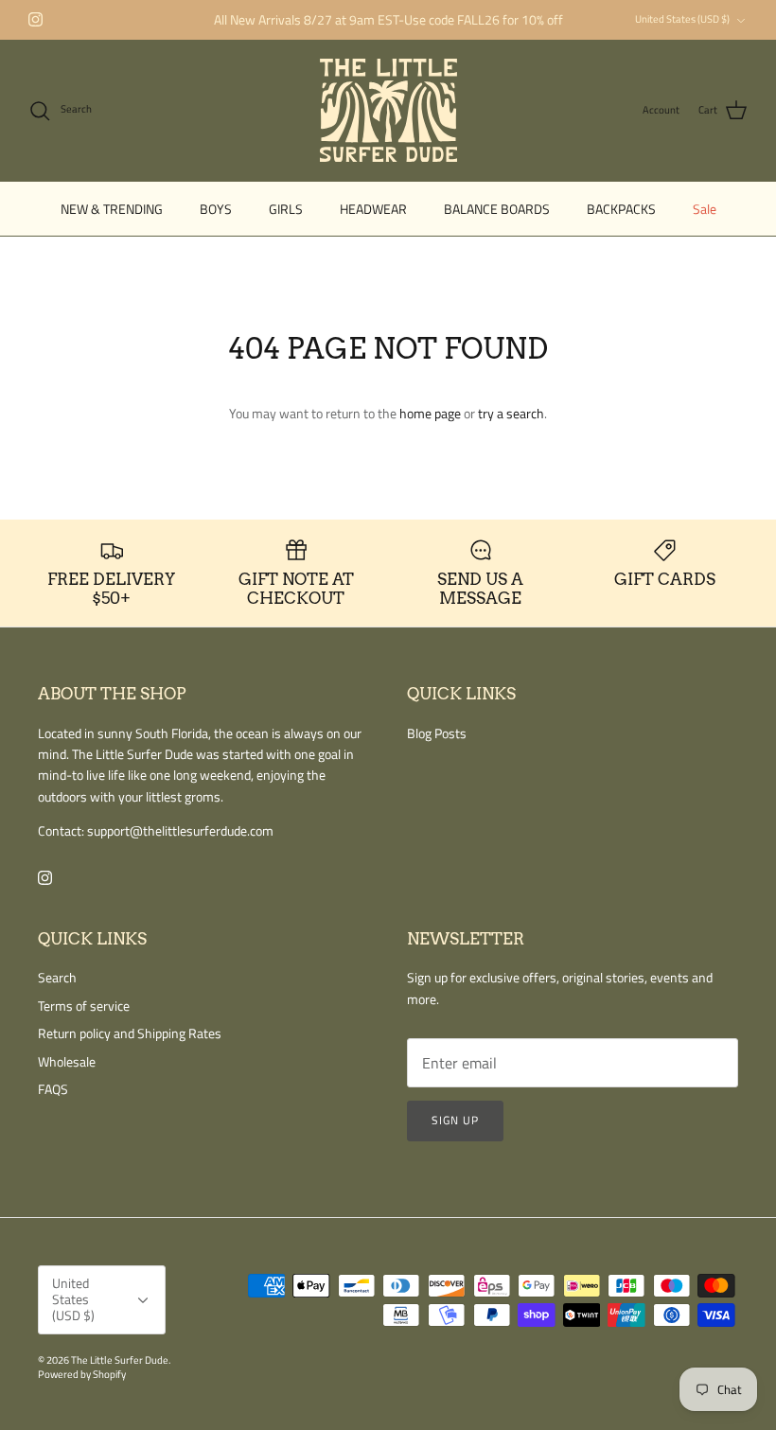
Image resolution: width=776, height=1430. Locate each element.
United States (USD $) (682, 18)
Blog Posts (437, 733)
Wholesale (67, 1061)
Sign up (455, 1120)
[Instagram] (35, 19)
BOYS (216, 209)
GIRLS (286, 209)
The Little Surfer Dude (119, 1360)
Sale (704, 209)
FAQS (53, 1089)
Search (57, 977)
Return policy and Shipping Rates (129, 1033)
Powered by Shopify (82, 1374)
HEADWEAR (373, 209)
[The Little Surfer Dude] (388, 110)
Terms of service (84, 1005)
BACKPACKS (621, 209)
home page (430, 413)
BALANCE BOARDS (497, 209)
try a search (511, 413)
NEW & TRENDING (112, 209)
